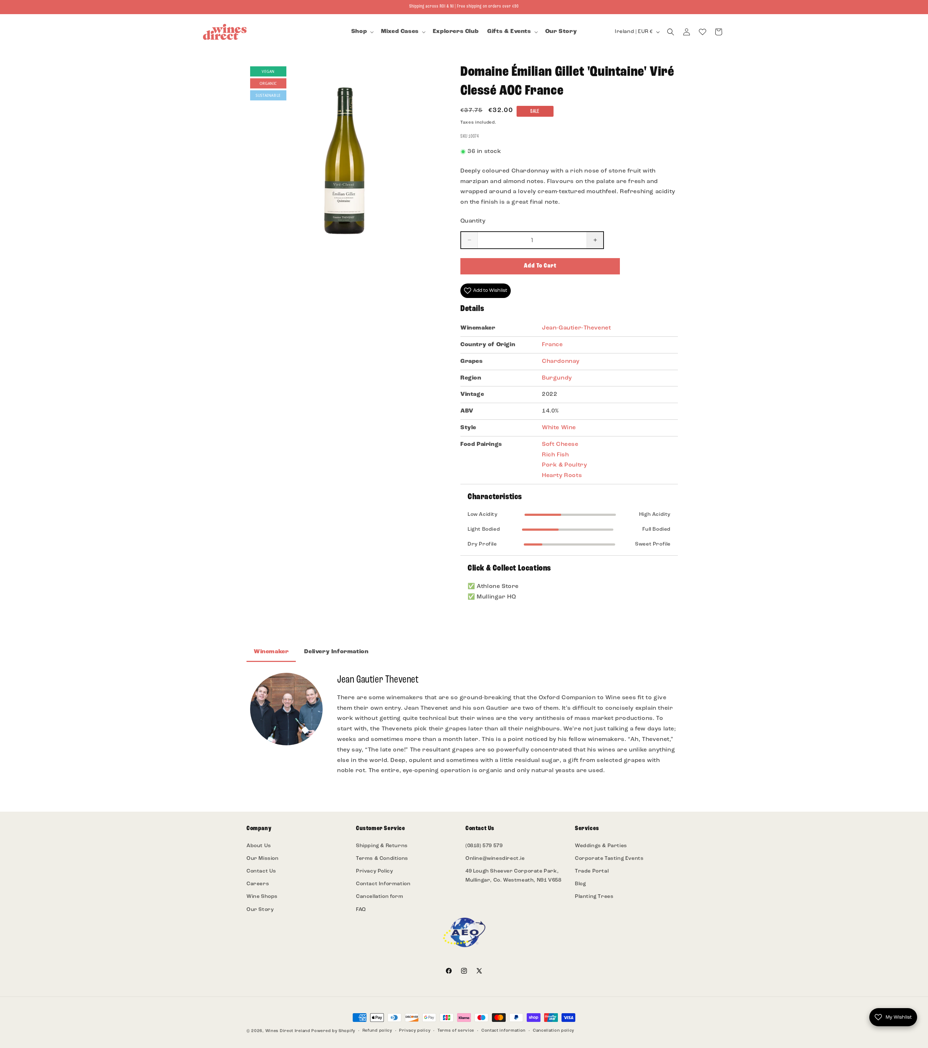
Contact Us (261, 871)
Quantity (472, 221)
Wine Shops (262, 896)
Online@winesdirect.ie (495, 858)
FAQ (361, 909)
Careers (257, 884)
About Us (258, 846)
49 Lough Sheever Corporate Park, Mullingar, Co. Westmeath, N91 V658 (513, 876)
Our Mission (262, 858)
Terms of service (456, 1031)
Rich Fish (555, 455)
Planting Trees (594, 896)
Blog (580, 884)
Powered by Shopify (333, 1031)
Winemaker (271, 652)
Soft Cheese (560, 444)
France (552, 345)
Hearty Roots (562, 476)
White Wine (559, 428)
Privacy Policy (374, 871)
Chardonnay (561, 361)
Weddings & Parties (601, 846)
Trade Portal (592, 871)
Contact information (503, 1031)
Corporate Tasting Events (609, 858)
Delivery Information (336, 652)
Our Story (260, 909)
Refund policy (377, 1031)
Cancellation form (379, 896)
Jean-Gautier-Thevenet (576, 328)
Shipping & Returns (382, 846)
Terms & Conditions (382, 858)
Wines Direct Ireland (287, 1031)
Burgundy (557, 378)
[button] (362, 32)
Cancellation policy (553, 1031)
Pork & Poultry (564, 465)
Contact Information (383, 884)
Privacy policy (414, 1031)
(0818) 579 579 (483, 846)
